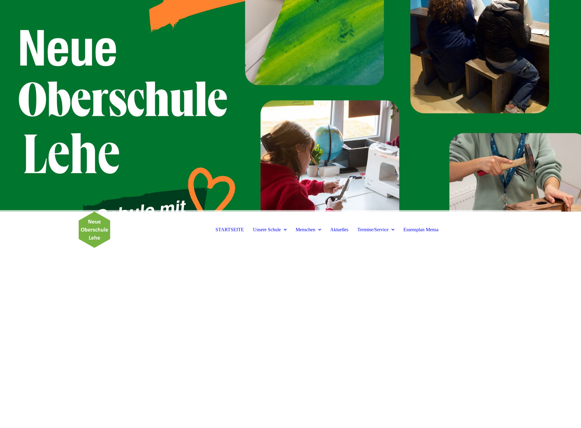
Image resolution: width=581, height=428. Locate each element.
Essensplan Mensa (420, 229)
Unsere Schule (267, 229)
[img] (290, 106)
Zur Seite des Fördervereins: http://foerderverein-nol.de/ (111, 323)
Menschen (305, 229)
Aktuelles (339, 229)
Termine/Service (373, 229)
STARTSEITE (229, 229)
